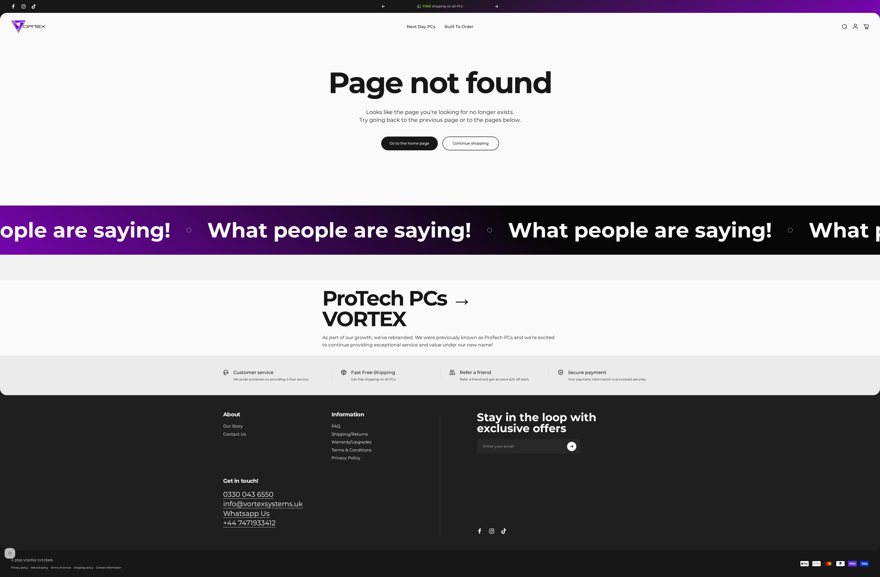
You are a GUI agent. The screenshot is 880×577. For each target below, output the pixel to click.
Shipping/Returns (350, 434)
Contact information (108, 567)
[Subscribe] (571, 446)
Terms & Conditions (352, 450)
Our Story (233, 426)
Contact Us (234, 434)
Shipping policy (83, 567)
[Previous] (383, 6)
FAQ (336, 426)
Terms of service (61, 567)
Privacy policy (19, 567)
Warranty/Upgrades (352, 442)
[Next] (496, 6)
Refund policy (39, 567)
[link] (248, 494)
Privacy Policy (346, 457)
